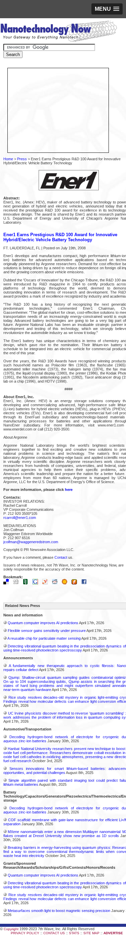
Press (22, 159)
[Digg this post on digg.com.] (17, 583)
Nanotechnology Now (58, 32)
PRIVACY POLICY (25, 933)
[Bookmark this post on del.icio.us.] (7, 583)
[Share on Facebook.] (85, 583)
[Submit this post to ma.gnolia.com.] (66, 583)
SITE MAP (91, 933)
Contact (60, 557)
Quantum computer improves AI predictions (43, 623)
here (69, 490)
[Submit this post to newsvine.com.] (27, 583)
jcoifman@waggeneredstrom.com (30, 542)
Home (8, 159)
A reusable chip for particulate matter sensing (44, 638)
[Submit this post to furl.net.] (76, 583)
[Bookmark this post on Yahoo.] (46, 583)
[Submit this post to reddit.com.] (56, 583)
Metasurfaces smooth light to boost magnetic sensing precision (59, 911)
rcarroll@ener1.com (19, 518)
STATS (74, 933)
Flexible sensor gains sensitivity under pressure (47, 631)
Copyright (11, 929)
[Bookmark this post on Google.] (37, 583)
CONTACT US (54, 933)
